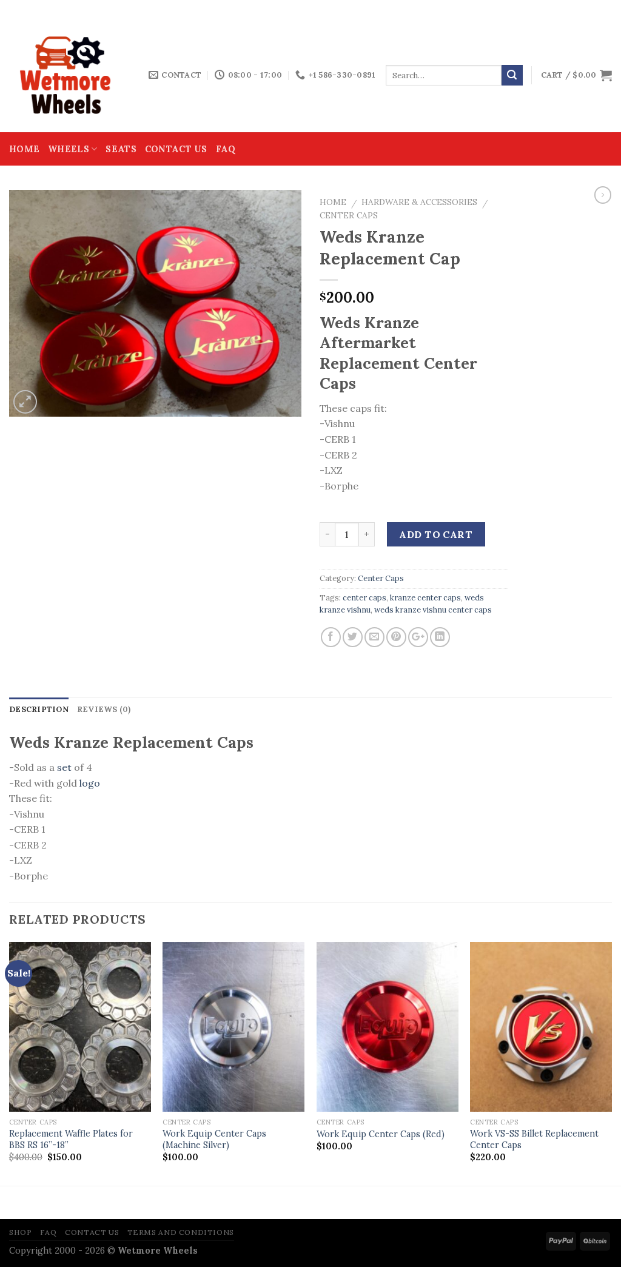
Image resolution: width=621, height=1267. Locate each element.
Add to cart (435, 534)
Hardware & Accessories (419, 202)
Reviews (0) (104, 709)
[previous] (10, 1063)
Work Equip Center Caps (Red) (381, 1134)
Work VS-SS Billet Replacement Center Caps (534, 1139)
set (64, 767)
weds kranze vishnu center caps (433, 610)
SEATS (121, 149)
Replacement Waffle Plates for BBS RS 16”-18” (71, 1139)
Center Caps (349, 215)
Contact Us (176, 149)
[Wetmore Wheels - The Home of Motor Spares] (69, 75)
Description (39, 709)
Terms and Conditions (180, 1232)
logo (88, 783)
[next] (611, 1063)
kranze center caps (425, 598)
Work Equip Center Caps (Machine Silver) (214, 1139)
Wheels (68, 149)
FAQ (226, 149)
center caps (364, 598)
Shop (20, 1232)
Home (24, 149)
